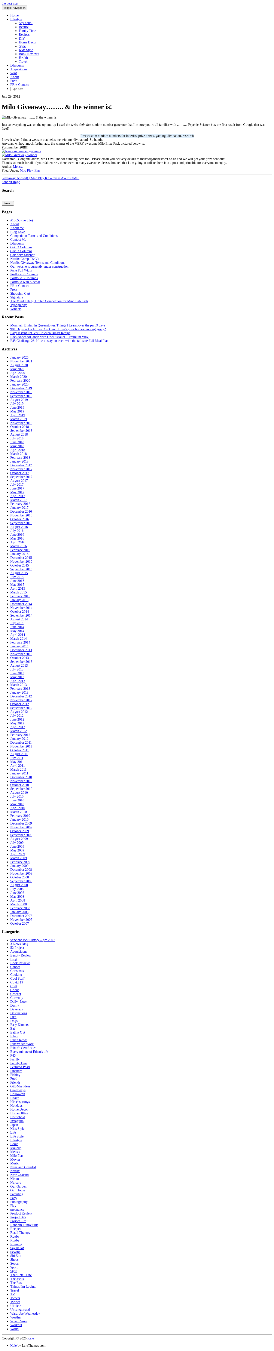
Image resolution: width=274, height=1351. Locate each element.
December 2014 (21, 604)
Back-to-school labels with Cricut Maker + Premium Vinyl (49, 337)
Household (17, 1117)
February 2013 (20, 688)
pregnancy (17, 1209)
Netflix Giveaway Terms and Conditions (37, 262)
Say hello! (26, 23)
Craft (13, 986)
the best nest (10, 3)
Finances (16, 1071)
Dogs (14, 1021)
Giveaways (17, 1090)
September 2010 (21, 788)
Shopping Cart (20, 293)
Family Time (27, 31)
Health (23, 57)
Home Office (19, 1113)
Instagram (17, 1121)
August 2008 (19, 885)
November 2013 (21, 654)
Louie (14, 1144)
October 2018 (19, 427)
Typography (18, 305)
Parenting (16, 1194)
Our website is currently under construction (39, 266)
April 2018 (17, 450)
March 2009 (18, 858)
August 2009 (19, 839)
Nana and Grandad (23, 1167)
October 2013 (19, 658)
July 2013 (17, 669)
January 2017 (19, 507)
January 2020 (19, 384)
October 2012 (19, 704)
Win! (13, 73)
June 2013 (17, 673)
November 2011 (21, 746)
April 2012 (17, 727)
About (14, 77)
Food (13, 1078)
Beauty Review (20, 955)
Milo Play (26, 170)
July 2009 (17, 842)
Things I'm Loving (23, 1286)
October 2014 (19, 611)
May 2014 (17, 631)
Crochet (15, 994)
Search (7, 203)
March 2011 (18, 769)
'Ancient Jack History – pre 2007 (32, 940)
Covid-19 (16, 982)
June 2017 (17, 488)
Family (15, 1059)
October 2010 (19, 785)
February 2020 (20, 380)
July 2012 (17, 715)
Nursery (15, 1182)
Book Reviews (29, 54)
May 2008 (17, 896)
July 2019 (17, 403)
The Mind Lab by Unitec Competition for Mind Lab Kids (49, 301)
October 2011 (19, 750)
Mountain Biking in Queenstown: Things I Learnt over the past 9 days (57, 325)
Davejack (16, 1009)
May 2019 (17, 411)
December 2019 (21, 388)
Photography (19, 1202)
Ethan (14, 1036)
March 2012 (18, 731)
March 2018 (18, 453)
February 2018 (20, 457)
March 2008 (18, 904)
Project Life (18, 1221)
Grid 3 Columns (21, 251)
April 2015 (17, 588)
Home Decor (27, 42)
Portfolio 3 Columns (24, 278)
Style (22, 46)
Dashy (14, 1005)
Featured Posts (20, 1067)
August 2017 (19, 480)
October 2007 (19, 923)
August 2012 (19, 711)
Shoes (14, 1259)
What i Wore (18, 1321)
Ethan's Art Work (22, 1044)
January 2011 (19, 773)
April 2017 (17, 496)
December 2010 (21, 777)
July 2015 (17, 577)
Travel (23, 61)
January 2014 (19, 646)
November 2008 (21, 873)
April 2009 (17, 854)
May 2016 (17, 538)
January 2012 (19, 738)
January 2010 (19, 819)
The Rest (16, 1282)
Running (16, 1244)
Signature (16, 297)
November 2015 (21, 561)
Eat (12, 1028)
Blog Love (17, 232)
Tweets (15, 1298)
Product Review (21, 1213)
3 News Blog (19, 944)
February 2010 (20, 815)
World (14, 1329)
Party (13, 1198)
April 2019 (17, 415)
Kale (30, 1338)
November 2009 (21, 827)
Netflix (15, 1171)
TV (12, 1294)
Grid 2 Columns (21, 247)
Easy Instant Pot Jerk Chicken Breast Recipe (40, 333)
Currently (16, 998)
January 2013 (19, 692)
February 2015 (20, 596)
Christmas (17, 971)
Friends (15, 1082)
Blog (13, 959)
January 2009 (19, 866)
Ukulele (15, 1306)
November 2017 (21, 469)
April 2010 (17, 808)
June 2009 (17, 846)
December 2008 (21, 869)
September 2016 (21, 523)
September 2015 (21, 569)
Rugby (14, 1236)
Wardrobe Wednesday (25, 1313)
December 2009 (21, 823)
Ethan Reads (18, 1040)
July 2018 (17, 438)
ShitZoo (15, 1256)
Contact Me (18, 239)
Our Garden (18, 1186)
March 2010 (18, 812)
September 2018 (21, 430)
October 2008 (19, 877)
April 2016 (17, 542)
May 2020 (17, 369)
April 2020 (17, 373)
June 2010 (17, 800)
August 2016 (19, 527)
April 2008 (17, 900)
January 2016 (19, 554)
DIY (22, 38)
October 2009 (19, 831)
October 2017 (19, 473)
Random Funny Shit (24, 1225)
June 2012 (17, 719)
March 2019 (18, 419)
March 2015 (18, 592)
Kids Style (26, 50)
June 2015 (17, 581)
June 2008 (17, 892)
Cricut (14, 990)
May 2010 (17, 804)
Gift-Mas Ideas (20, 1086)
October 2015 (19, 565)
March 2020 (18, 376)
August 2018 (19, 434)
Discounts (17, 65)
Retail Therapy (20, 1232)
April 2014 (17, 634)
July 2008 (17, 889)
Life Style (17, 1136)
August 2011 (19, 754)
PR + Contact (19, 84)
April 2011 (17, 765)
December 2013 (21, 650)
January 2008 (19, 912)
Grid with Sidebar (22, 255)
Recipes (24, 34)
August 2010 (19, 792)
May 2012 (17, 723)
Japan (14, 1125)
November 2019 (21, 392)
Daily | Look (18, 1001)
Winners (15, 309)
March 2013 (18, 685)
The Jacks (17, 1279)
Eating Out (17, 1032)
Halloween (17, 1094)
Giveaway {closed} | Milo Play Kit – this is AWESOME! (40, 178)
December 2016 (21, 511)
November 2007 (21, 919)
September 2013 (21, 661)
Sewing (15, 1252)
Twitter (15, 1302)
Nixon (14, 1178)
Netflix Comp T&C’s (24, 259)
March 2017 (18, 500)
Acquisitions (18, 69)
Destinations (18, 1013)
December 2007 (21, 916)
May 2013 (17, 677)
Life (13, 1132)
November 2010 (21, 781)
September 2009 (21, 835)
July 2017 (17, 484)
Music (14, 1163)
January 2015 (19, 600)
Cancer (15, 967)
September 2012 (21, 708)
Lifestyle (16, 19)
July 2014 (17, 623)
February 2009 (20, 862)
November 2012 (21, 700)
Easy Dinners (19, 1024)
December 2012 (21, 696)
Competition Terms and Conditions (34, 235)
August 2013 (19, 665)
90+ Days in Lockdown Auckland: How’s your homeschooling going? (58, 329)
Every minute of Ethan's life (29, 1051)
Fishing (15, 1075)
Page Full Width (21, 270)
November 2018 (21, 423)
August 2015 (19, 573)
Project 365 (18, 1217)
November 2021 (21, 361)
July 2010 (17, 796)
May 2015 (17, 584)
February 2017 (20, 504)
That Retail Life (21, 1275)
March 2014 (18, 638)
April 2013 (17, 681)
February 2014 (20, 642)
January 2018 (19, 461)
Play (37, 170)
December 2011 (21, 742)
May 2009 (17, 850)
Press (13, 81)
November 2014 (21, 608)
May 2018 (17, 446)
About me (17, 228)
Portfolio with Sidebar (25, 282)
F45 (13, 1055)
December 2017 (21, 465)
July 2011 (16, 758)
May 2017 (17, 492)
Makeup (15, 1148)
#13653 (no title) (21, 220)
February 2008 (20, 908)
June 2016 (17, 534)
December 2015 (21, 557)
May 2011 (17, 762)
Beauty (23, 27)
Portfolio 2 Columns (24, 274)
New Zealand (19, 1175)
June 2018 (17, 442)
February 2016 (20, 550)
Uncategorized (20, 1309)
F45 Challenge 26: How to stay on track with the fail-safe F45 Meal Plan (59, 341)
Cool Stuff (17, 978)
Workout (16, 1325)
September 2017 (21, 477)
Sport (14, 1267)
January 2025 (19, 357)
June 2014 (17, 627)
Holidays (16, 1105)
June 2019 (17, 407)
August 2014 (19, 619)
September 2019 (21, 396)
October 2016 (19, 519)
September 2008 (21, 881)
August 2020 (19, 365)
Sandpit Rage (11, 182)
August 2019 (19, 400)
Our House (17, 1190)
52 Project (17, 947)
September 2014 (21, 615)
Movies (15, 1159)
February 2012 (20, 735)
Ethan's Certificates (23, 1048)
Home (14, 15)
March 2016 (18, 546)
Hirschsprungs (20, 1101)
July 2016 (17, 530)
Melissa (18, 166)
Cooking (16, 974)
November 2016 (21, 515)
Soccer (14, 1263)
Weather (15, 1317)
